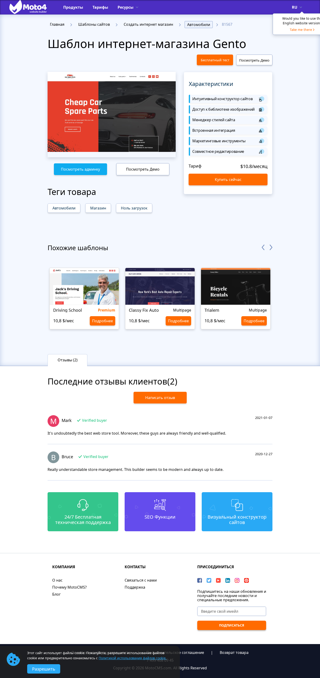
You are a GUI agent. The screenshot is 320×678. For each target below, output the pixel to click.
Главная (57, 24)
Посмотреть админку (80, 169)
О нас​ (57, 580)
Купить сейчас (228, 179)
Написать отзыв (160, 397)
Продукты (73, 7)
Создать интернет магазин (148, 24)
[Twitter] (209, 580)
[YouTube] (218, 580)
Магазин (98, 208)
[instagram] (237, 580)
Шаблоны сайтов (94, 24)
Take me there (301, 29)
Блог (56, 594)
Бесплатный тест (215, 60)
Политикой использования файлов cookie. (133, 658)
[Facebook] (199, 580)
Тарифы (100, 7)
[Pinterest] (246, 580)
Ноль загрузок (134, 208)
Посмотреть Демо (254, 60)
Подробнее (102, 320)
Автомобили (198, 24)
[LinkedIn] (227, 580)
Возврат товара (234, 652)
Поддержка (135, 587)
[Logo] (31, 7)
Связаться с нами (141, 580)
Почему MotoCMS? (69, 587)
